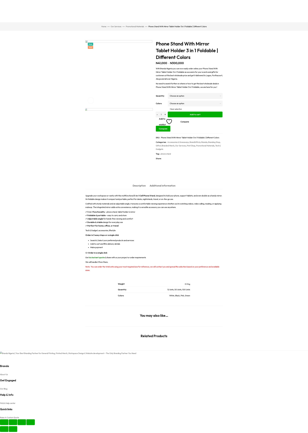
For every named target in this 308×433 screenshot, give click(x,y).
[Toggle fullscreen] (13, 422)
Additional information (162, 185)
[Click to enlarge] (91, 100)
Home (103, 26)
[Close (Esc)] (30, 422)
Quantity (160, 96)
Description (139, 185)
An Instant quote (97, 257)
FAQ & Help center (7, 403)
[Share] (22, 422)
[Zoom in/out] (4, 422)
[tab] (139, 185)
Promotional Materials (135, 26)
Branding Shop (214, 142)
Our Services (116, 26)
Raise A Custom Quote (9, 417)
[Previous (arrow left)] (4, 429)
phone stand (166, 154)
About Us (4, 374)
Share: (158, 158)
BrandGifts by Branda (198, 142)
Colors (159, 103)
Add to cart (195, 114)
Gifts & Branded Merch (165, 145)
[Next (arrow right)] (13, 429)
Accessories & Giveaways (178, 142)
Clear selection (176, 109)
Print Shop (191, 145)
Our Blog (3, 389)
